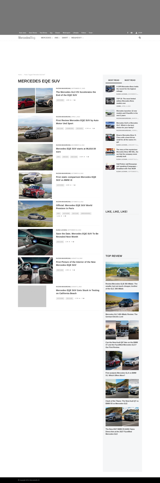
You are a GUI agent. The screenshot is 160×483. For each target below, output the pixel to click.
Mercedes (46, 38)
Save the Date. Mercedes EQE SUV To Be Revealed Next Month (77, 235)
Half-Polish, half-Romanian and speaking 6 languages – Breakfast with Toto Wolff (126, 166)
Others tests (69, 128)
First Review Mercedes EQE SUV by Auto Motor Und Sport (77, 122)
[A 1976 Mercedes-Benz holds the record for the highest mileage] (110, 89)
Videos (83, 33)
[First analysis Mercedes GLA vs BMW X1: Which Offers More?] (122, 360)
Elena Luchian (61, 230)
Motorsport (66, 33)
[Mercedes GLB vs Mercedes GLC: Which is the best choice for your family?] (110, 125)
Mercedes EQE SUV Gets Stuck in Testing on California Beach (77, 292)
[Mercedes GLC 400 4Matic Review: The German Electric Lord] (122, 302)
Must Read (130, 80)
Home (20, 74)
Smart (65, 38)
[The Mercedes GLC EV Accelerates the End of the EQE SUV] (35, 100)
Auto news (22, 33)
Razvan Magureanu (63, 88)
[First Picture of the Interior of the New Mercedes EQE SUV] (35, 270)
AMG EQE (65, 156)
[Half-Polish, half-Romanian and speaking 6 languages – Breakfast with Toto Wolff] (110, 166)
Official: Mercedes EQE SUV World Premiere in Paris (74, 207)
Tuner (91, 33)
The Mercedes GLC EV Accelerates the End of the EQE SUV (76, 93)
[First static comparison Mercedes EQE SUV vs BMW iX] (35, 185)
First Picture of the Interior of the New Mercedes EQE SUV (76, 263)
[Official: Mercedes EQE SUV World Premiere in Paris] (35, 214)
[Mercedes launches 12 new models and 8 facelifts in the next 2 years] (110, 113)
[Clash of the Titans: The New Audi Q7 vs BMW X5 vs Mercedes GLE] (122, 388)
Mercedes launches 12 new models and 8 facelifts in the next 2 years (127, 113)
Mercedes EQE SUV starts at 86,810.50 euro (76, 150)
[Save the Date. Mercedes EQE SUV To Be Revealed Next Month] (35, 242)
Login (140, 32)
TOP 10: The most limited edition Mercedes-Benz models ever (126, 101)
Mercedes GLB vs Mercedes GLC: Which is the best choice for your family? (127, 125)
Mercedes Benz (85, 213)
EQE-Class (60, 128)
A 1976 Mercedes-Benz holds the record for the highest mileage (127, 89)
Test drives (80, 128)
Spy (51, 33)
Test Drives (43, 33)
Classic (57, 33)
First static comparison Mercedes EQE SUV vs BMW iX (76, 178)
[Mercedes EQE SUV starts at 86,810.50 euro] (35, 157)
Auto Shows (33, 33)
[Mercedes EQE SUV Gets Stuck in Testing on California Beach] (32, 296)
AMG (56, 38)
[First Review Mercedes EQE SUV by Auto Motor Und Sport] (35, 129)
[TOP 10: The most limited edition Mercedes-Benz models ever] (110, 101)
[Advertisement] (80, 15)
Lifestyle (76, 33)
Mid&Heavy (76, 38)
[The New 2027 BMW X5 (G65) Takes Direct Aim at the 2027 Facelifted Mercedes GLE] (122, 417)
